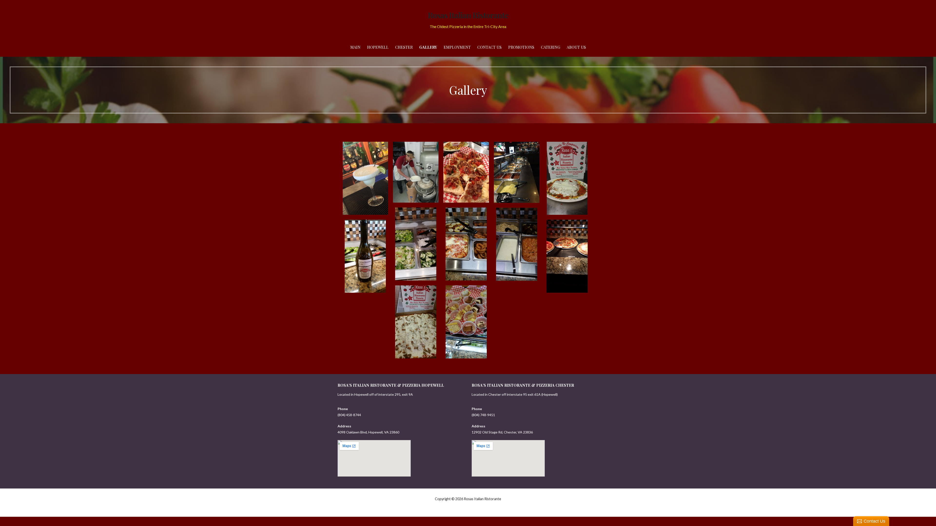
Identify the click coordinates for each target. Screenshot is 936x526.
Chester (404, 47)
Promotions (521, 47)
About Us (576, 47)
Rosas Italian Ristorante (468, 15)
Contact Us (489, 47)
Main (355, 47)
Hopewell (378, 47)
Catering (550, 47)
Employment (457, 47)
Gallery (428, 47)
